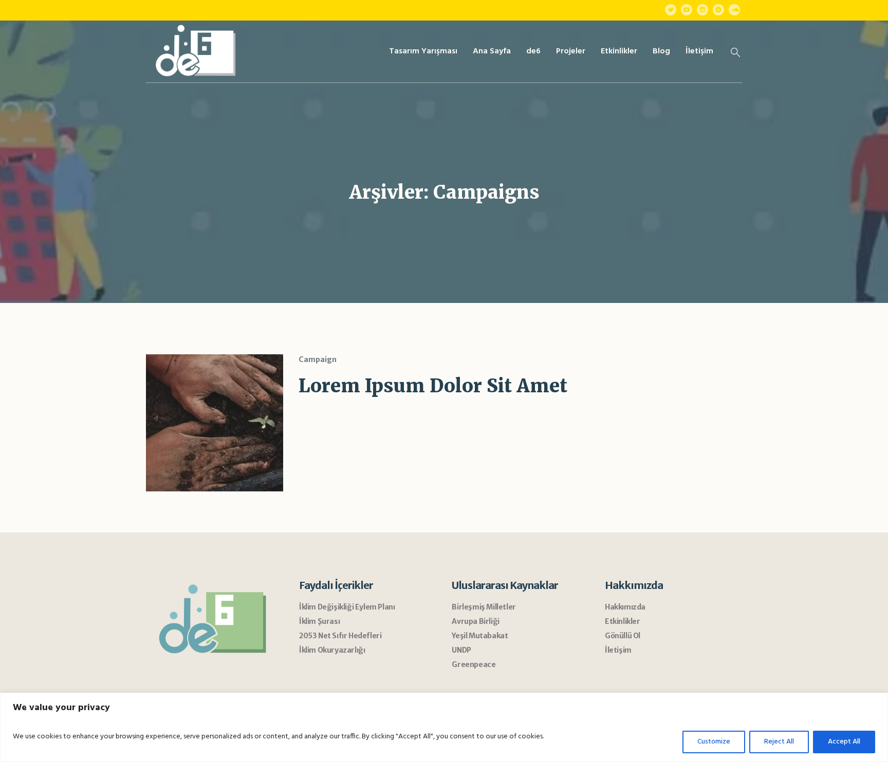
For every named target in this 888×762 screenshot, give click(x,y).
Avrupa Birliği (475, 621)
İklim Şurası (319, 621)
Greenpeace (473, 664)
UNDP (461, 650)
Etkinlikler (622, 621)
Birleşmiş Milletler (483, 607)
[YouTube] (686, 9)
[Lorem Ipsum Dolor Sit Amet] (214, 422)
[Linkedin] (718, 9)
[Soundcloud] (734, 9)
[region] (444, 727)
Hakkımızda (625, 607)
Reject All (779, 742)
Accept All (844, 742)
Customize (713, 742)
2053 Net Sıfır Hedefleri (340, 635)
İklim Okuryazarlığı (332, 650)
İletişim (618, 650)
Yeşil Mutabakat (480, 635)
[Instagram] (702, 9)
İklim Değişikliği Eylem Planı (347, 607)
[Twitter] (670, 9)
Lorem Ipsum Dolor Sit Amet (433, 385)
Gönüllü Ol (622, 635)
